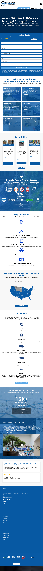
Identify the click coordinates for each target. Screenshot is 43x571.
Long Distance (5, 516)
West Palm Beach (6, 543)
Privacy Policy (6, 72)
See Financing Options (34, 164)
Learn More (9, 432)
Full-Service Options (6, 524)
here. (25, 394)
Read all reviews (6, 480)
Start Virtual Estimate (8, 164)
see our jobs (21, 405)
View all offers (21, 167)
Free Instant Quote (23, 8)
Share (5, 157)
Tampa (4, 544)
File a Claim (5, 531)
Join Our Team (5, 509)
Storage (4, 522)
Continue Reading (7, 469)
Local (3, 514)
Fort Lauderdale (5, 541)
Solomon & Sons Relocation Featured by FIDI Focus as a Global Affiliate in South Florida (20, 464)
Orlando (4, 546)
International (5, 518)
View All (4, 550)
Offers (4, 507)
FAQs (3, 529)
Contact (4, 510)
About (4, 503)
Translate (28, 564)
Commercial (5, 520)
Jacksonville (5, 548)
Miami (4, 539)
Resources (4, 527)
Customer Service (6, 535)
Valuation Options (6, 533)
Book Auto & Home (21, 163)
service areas (21, 305)
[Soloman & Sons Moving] (21, 445)
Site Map (23, 561)
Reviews (4, 505)
